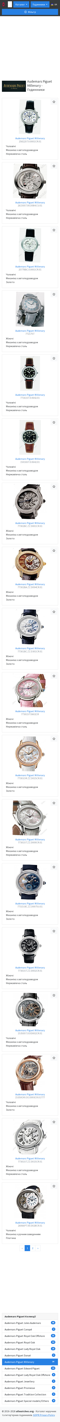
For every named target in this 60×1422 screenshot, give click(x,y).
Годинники (39, 4)
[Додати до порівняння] (54, 102)
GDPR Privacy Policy (44, 1415)
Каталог (20, 4)
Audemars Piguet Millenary (30, 140)
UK (55, 4)
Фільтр (32, 11)
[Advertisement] (30, 48)
